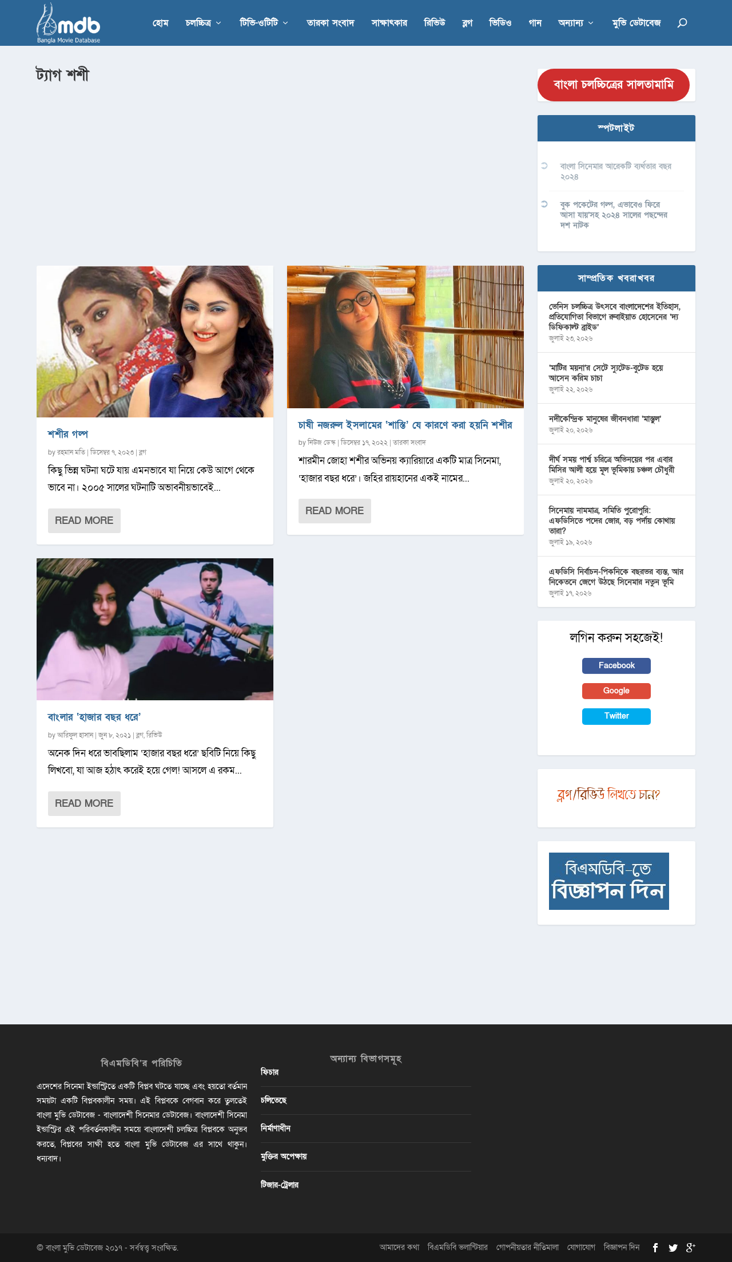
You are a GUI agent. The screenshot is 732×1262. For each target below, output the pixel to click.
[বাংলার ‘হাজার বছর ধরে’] (155, 629)
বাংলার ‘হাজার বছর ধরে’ (94, 717)
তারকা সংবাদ (331, 23)
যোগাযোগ (581, 1247)
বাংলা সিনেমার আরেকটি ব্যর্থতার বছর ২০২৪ (615, 171)
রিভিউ (434, 23)
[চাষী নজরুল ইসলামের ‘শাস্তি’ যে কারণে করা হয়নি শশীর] (405, 337)
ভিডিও (501, 23)
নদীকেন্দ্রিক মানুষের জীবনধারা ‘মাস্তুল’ (605, 418)
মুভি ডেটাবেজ (636, 23)
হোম (161, 23)
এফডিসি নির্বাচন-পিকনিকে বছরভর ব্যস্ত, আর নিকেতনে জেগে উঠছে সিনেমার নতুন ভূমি (616, 576)
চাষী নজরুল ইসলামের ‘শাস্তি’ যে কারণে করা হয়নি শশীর (405, 425)
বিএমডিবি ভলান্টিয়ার (458, 1247)
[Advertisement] (280, 172)
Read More (84, 520)
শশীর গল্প (68, 434)
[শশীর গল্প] (155, 341)
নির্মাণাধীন (276, 1128)
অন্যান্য (571, 23)
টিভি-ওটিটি (259, 23)
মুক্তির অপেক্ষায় (284, 1156)
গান (535, 23)
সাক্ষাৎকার (389, 23)
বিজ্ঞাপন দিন (621, 1247)
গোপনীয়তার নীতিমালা (527, 1247)
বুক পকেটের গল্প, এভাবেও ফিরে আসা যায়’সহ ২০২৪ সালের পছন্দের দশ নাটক (613, 215)
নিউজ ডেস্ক (322, 442)
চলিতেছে (274, 1100)
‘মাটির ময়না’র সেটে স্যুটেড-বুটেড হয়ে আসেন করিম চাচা (606, 373)
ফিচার (270, 1072)
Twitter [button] (616, 716)
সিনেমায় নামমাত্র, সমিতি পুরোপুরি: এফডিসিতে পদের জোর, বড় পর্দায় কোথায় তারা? (612, 521)
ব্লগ (467, 23)
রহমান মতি (71, 452)
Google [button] (616, 690)
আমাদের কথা (399, 1247)
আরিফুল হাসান (75, 735)
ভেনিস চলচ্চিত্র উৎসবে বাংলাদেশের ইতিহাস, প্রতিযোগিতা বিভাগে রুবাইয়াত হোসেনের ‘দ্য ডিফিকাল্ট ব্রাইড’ (615, 317)
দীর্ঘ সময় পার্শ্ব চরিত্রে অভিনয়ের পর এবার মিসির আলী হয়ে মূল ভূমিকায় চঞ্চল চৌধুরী (611, 464)
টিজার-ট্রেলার (280, 1185)
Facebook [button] (617, 665)
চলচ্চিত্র (198, 23)
